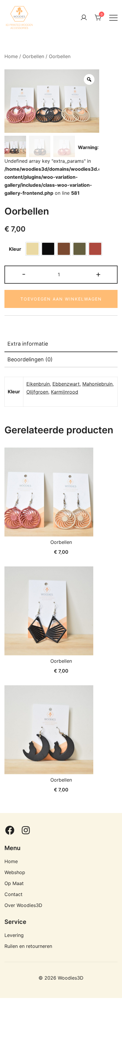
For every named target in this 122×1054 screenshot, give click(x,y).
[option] (32, 248)
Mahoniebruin (97, 384)
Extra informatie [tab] (27, 344)
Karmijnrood (64, 392)
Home (11, 56)
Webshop (14, 872)
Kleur (15, 249)
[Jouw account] (83, 17)
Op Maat (14, 883)
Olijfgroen (37, 392)
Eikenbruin (38, 384)
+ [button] (98, 274)
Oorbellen (33, 56)
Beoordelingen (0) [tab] (30, 359)
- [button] (24, 274)
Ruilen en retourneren (28, 946)
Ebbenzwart (66, 384)
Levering (14, 935)
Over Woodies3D (23, 905)
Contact (13, 894)
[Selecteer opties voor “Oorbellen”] (18, 526)
